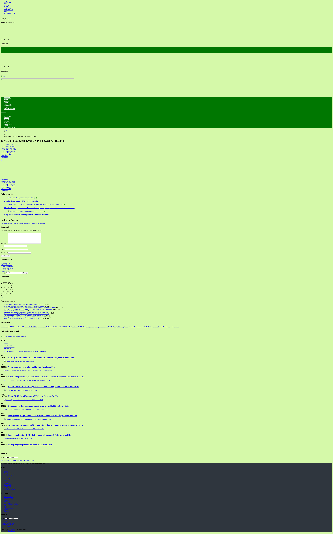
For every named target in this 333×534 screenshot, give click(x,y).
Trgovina (6, 511)
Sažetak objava (8, 345)
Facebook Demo (8, 497)
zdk (169, 327)
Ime (2, 246)
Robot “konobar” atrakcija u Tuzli (13, 310)
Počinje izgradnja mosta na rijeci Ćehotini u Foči (30, 445)
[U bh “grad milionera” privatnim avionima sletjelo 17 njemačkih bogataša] (25, 351)
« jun (2, 297)
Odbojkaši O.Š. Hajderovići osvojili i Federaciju (21, 201)
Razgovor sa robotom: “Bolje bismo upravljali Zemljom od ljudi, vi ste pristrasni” (26, 314)
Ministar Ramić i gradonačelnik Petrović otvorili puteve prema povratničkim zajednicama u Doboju (39, 208)
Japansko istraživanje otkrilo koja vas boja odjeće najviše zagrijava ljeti (23, 318)
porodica (100, 327)
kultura (49, 327)
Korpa (6, 500)
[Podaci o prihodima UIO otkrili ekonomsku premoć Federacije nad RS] (24, 429)
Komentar (4, 243)
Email (3, 249)
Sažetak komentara (9, 347)
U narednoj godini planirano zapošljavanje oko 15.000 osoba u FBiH (38, 406)
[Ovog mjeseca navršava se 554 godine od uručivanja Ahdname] (25, 211)
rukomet (105, 327)
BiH (10, 326)
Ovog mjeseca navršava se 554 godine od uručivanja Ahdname (26, 214)
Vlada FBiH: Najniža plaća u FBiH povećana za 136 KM (33, 396)
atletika (2, 327)
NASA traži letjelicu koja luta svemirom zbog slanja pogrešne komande (23, 315)
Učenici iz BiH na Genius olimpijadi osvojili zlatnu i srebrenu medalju (23, 304)
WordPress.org (8, 348)
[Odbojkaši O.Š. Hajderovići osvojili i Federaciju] (21, 197)
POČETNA (7, 2)
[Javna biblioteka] (21, 336)
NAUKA (6, 7)
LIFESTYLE (57, 327)
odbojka (96, 327)
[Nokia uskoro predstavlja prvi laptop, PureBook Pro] (19, 361)
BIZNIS (6, 5)
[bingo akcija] (30, 460)
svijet (116, 327)
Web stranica (4, 252)
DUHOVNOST (8, 10)
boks (26, 327)
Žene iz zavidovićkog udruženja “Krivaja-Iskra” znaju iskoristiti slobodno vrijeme (23, 223)
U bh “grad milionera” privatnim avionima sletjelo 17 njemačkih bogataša (24, 306)
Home (6, 130)
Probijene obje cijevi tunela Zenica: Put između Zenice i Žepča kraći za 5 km (42, 415)
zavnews (17, 145)
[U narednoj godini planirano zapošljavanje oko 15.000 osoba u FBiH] (23, 400)
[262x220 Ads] (5, 460)
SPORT (6, 11)
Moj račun (7, 501)
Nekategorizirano (90, 327)
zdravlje (176, 327)
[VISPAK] (22, 460)
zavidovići (156, 327)
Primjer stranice (8, 508)
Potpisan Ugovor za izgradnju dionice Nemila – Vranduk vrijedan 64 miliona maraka (46, 377)
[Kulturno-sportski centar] (8, 336)
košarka (44, 327)
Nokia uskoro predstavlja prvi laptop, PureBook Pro (31, 367)
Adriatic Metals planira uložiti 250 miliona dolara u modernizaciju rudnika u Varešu (45, 425)
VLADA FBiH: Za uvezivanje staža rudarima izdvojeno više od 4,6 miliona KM (43, 386)
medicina (75, 327)
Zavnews (3, 112)
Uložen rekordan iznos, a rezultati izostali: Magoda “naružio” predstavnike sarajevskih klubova (30, 307)
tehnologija (122, 327)
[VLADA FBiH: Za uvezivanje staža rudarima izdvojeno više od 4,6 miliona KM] (27, 380)
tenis (127, 327)
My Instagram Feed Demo (11, 503)
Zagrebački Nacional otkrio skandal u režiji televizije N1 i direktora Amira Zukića (26, 312)
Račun (6, 509)
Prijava (6, 343)
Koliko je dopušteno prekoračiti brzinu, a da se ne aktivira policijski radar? (24, 317)
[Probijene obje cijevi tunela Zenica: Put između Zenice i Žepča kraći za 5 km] (26, 409)
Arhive (3, 457)
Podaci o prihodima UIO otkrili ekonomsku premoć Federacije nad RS (39, 435)
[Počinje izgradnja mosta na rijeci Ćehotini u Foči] (18, 438)
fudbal (40, 327)
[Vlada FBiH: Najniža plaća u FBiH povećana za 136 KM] (20, 390)
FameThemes (11, 531)
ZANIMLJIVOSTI (9, 13)
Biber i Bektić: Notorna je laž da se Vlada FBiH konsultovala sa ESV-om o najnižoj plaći (28, 309)
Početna (6, 506)
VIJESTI (6, 3)
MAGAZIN (7, 8)
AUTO (6, 327)
